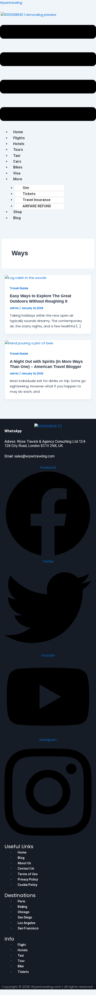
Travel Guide (19, 288)
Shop (17, 212)
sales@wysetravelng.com (34, 456)
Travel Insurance (36, 200)
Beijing (22, 906)
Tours (18, 149)
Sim (26, 188)
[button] (48, 73)
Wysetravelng (11, 2)
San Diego (25, 917)
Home (18, 132)
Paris (21, 901)
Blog (17, 218)
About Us (24, 863)
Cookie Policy (27, 885)
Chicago (23, 912)
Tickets (29, 194)
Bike (21, 966)
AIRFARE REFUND (37, 206)
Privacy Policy (28, 879)
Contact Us (26, 868)
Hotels (18, 144)
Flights (19, 138)
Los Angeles (26, 923)
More (17, 179)
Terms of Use (28, 874)
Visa (16, 173)
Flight (22, 945)
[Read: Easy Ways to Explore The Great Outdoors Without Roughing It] (25, 277)
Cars (17, 161)
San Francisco (28, 928)
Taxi (16, 156)
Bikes (17, 167)
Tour (21, 961)
